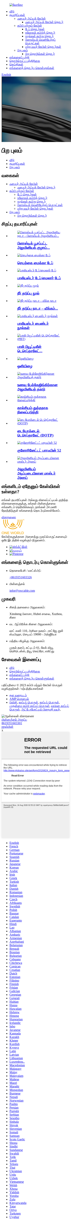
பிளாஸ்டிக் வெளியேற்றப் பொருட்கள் (40, 205)
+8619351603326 (20, 577)
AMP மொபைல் (19, 699)
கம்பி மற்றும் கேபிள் (29, 25)
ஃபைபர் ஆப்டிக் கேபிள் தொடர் (44, 22)
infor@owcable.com (22, 590)
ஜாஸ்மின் (7, 726)
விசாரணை (9, 517)
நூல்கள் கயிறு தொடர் (39, 36)
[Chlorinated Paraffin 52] (37, 442)
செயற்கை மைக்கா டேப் (35, 263)
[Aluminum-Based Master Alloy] (39, 461)
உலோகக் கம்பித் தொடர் (40, 32)
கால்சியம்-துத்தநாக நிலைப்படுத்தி (32, 410)
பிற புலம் (22, 50)
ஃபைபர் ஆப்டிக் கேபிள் (31, 18)
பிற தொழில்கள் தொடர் (40, 54)
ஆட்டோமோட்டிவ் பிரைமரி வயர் (40, 709)
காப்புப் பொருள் (28, 702)
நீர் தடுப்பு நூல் (28, 293)
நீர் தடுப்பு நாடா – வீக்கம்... (37, 308)
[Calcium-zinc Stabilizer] (39, 400)
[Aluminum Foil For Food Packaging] (39, 377)
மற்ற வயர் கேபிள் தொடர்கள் (43, 46)
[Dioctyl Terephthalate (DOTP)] (39, 423)
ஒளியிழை (24, 366)
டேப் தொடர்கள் (35, 29)
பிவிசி (13, 702)
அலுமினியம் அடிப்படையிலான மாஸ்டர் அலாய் (36, 473)
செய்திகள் (16, 64)
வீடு (11, 11)
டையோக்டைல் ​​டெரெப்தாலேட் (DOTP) (35, 433)
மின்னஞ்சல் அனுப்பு (14, 719)
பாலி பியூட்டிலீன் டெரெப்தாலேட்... (29, 349)
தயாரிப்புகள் (17, 15)
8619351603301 (12, 723)
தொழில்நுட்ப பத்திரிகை (24, 61)
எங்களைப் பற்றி (19, 57)
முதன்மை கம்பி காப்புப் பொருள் (29, 706)
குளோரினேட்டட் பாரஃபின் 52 (39, 450)
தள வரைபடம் (18, 695)
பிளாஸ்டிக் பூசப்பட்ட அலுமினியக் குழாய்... (33, 245)
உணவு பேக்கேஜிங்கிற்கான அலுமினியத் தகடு (37, 387)
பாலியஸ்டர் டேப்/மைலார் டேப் (39, 278)
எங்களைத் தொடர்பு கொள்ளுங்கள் (31, 68)
